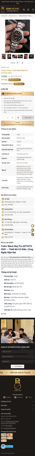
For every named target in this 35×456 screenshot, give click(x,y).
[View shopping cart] (28, 10)
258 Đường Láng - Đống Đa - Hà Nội (15, 202)
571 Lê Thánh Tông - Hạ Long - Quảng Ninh (17, 212)
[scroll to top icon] (32, 220)
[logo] (10, 9)
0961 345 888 (8, 204)
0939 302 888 (8, 215)
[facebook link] (18, 63)
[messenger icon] (32, 225)
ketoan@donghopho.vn (10, 428)
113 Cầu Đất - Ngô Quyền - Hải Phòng (15, 222)
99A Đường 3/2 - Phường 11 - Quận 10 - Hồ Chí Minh (18, 233)
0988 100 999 (8, 237)
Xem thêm (3, 313)
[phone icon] (32, 234)
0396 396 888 (8, 225)
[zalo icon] (32, 230)
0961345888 (8, 425)
